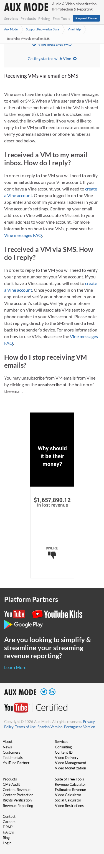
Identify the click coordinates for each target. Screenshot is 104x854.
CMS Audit (11, 784)
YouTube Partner (16, 763)
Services (11, 18)
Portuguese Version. (80, 727)
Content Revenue (17, 789)
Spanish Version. (50, 727)
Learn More (15, 667)
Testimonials (13, 757)
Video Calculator (68, 795)
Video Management (70, 763)
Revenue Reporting (18, 805)
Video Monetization (70, 768)
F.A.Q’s (8, 832)
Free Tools (61, 18)
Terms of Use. (26, 727)
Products (28, 18)
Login (7, 843)
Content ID (64, 752)
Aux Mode (11, 29)
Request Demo (86, 18)
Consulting (63, 747)
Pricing (44, 18)
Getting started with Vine (49, 58)
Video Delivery (66, 757)
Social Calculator (68, 800)
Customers (11, 752)
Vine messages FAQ (55, 44)
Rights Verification (17, 800)
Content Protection (18, 795)
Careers (9, 821)
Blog (6, 837)
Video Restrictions (69, 805)
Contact (9, 816)
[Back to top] (91, 821)
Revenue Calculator (70, 784)
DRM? (7, 827)
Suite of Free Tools (69, 779)
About (7, 741)
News (7, 747)
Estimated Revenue (70, 789)
